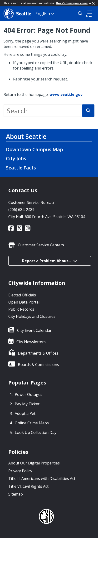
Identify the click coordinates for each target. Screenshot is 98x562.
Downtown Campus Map (34, 149)
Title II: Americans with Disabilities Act (41, 478)
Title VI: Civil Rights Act (28, 486)
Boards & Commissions (38, 364)
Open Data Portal (23, 302)
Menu (89, 16)
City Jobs (16, 158)
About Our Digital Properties (34, 463)
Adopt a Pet (25, 413)
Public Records (21, 309)
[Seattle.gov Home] (18, 13)
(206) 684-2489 (21, 209)
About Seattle (26, 136)
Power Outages (28, 394)
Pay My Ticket (27, 404)
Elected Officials (22, 295)
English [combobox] (42, 13)
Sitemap (15, 494)
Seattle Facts (21, 167)
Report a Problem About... (46, 260)
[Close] (93, 3)
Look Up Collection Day (35, 432)
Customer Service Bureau (31, 202)
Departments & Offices (38, 353)
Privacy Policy (20, 470)
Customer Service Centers (41, 245)
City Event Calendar (34, 330)
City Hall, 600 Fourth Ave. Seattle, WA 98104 (46, 216)
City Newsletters (31, 341)
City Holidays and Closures (31, 316)
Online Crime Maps (32, 423)
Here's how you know (72, 3)
